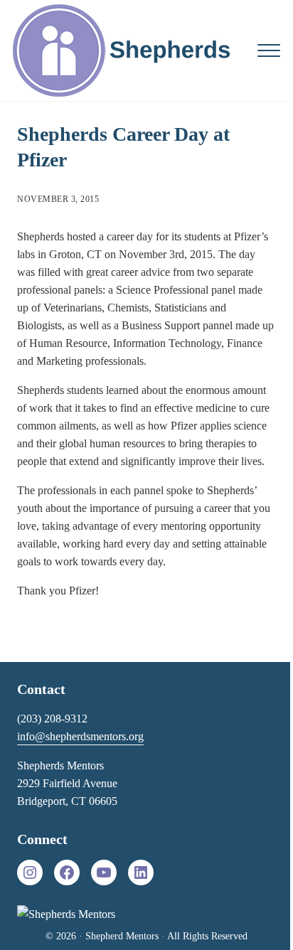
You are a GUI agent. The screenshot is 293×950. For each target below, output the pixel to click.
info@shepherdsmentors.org (80, 736)
